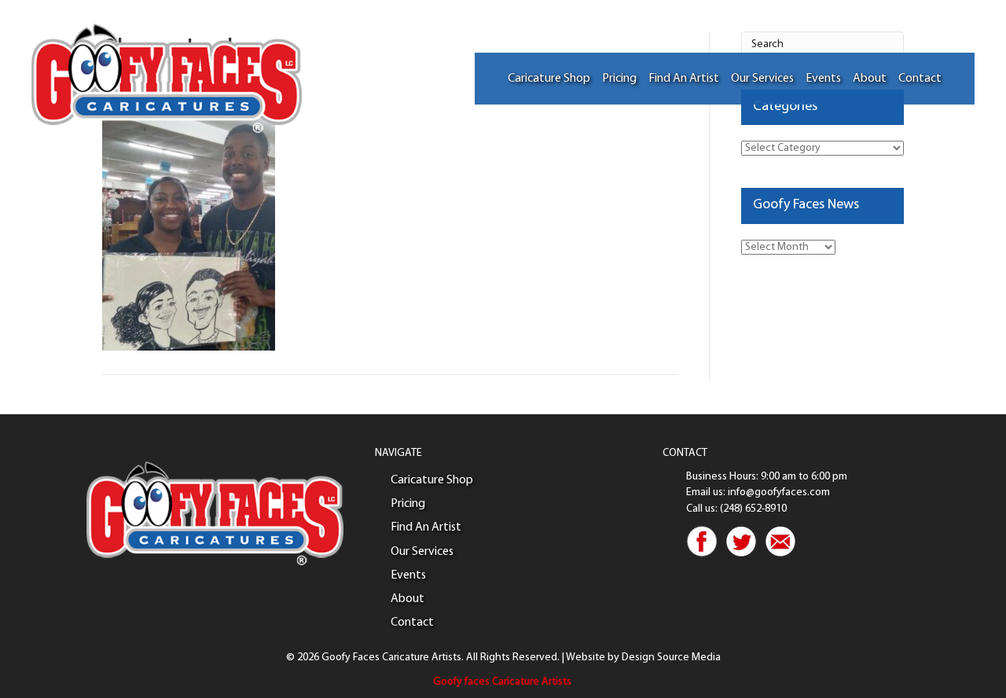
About (870, 78)
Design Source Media (671, 657)
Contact (920, 78)
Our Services (762, 78)
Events (823, 78)
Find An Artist (683, 78)
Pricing (619, 78)
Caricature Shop (549, 78)
